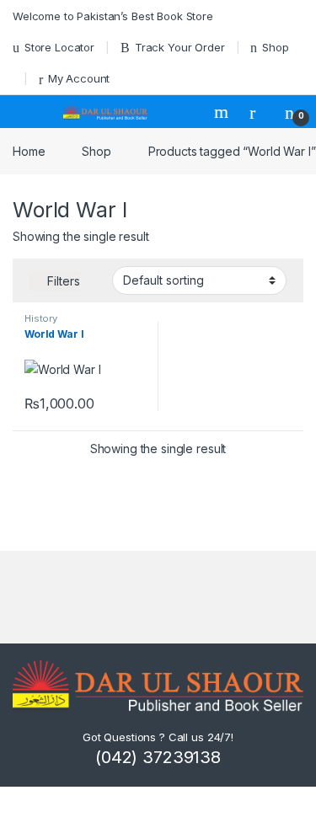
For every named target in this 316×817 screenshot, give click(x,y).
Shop (275, 47)
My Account (79, 78)
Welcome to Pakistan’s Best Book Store (113, 16)
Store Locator (59, 47)
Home (29, 151)
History (40, 318)
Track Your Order (180, 47)
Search (223, 112)
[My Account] (258, 112)
